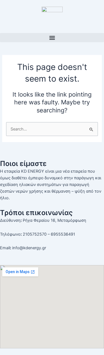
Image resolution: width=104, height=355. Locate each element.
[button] (52, 37)
